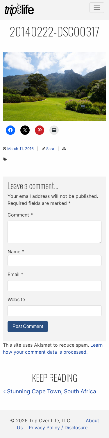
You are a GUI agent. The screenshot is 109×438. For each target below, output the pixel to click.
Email (15, 274)
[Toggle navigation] (96, 7)
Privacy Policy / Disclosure (58, 427)
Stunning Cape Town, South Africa (51, 391)
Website (16, 299)
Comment (20, 215)
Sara (50, 148)
